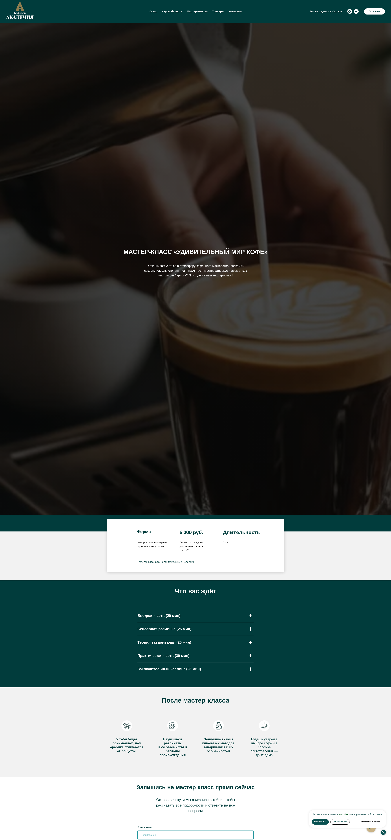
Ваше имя (144, 827)
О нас (153, 11)
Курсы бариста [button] (172, 11)
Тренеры (218, 11)
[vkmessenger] (349, 11)
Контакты (235, 11)
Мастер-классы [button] (197, 11)
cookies (343, 814)
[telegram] (356, 11)
